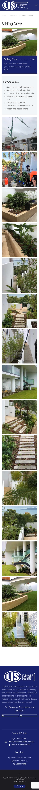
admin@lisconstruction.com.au (20, 742)
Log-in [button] (20, 786)
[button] (36, 5)
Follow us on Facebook (21, 745)
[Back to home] (15, 5)
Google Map (20, 764)
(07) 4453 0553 (20, 738)
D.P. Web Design (21, 781)
